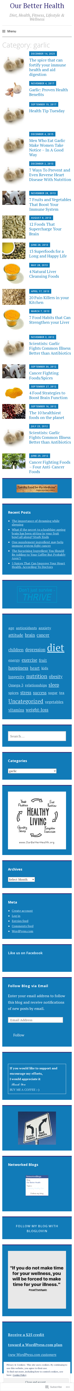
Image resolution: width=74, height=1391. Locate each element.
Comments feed (22, 926)
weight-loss (37, 710)
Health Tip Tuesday (47, 110)
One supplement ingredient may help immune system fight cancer (37, 544)
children (16, 649)
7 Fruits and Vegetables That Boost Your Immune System (50, 204)
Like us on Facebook (25, 953)
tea (61, 692)
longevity (16, 676)
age (11, 628)
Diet (42, 1188)
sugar (52, 692)
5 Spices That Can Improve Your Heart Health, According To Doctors (38, 565)
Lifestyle (30, 1188)
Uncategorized (25, 701)
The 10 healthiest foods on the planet (46, 415)
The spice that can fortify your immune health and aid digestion (47, 67)
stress (25, 692)
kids (44, 668)
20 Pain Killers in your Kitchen (49, 300)
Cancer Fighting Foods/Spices (44, 375)
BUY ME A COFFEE (23, 1090)
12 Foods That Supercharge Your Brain (45, 229)
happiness (18, 668)
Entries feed (20, 921)
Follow (18, 1035)
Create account (22, 911)
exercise (29, 660)
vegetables (54, 701)
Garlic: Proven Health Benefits (48, 92)
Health (36, 1188)
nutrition (36, 676)
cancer (43, 635)
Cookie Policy (19, 1375)
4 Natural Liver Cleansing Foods (44, 274)
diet (55, 647)
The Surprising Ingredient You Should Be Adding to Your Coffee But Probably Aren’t (38, 554)
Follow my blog (37, 1193)
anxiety (45, 628)
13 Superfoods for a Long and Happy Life (48, 254)
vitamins (16, 709)
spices (13, 692)
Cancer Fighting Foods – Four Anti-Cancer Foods (49, 467)
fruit (43, 660)
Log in (16, 916)
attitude (15, 635)
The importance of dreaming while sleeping (35, 523)
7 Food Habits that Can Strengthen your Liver (50, 320)
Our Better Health (37, 5)
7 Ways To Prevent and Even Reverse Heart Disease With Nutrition (50, 174)
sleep (54, 685)
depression (35, 649)
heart (35, 668)
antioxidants (26, 628)
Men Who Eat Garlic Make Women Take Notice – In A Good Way (47, 148)
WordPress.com (22, 931)
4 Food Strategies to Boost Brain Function (48, 395)
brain (30, 635)
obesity (55, 676)
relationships (36, 685)
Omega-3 (15, 685)
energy (14, 660)
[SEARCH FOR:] (37, 736)
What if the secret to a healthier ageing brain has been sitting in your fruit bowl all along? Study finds (38, 533)
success (39, 692)
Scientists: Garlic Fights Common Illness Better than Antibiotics (50, 348)
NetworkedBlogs (33, 1176)
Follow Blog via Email (28, 986)
